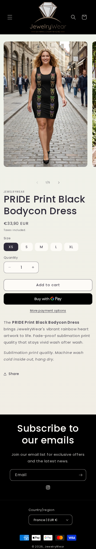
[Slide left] (37, 182)
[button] (9, 17)
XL (71, 246)
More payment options (48, 310)
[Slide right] (58, 182)
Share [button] (14, 373)
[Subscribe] (80, 475)
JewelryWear (54, 547)
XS (11, 246)
